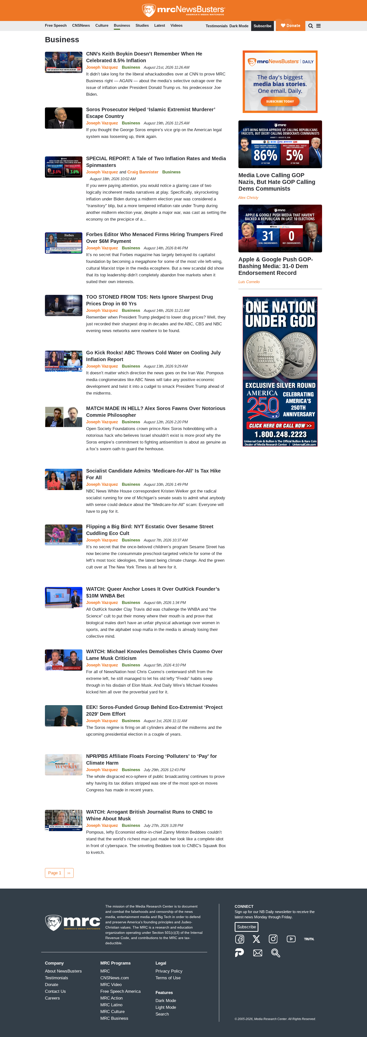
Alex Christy (248, 197)
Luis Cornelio (249, 282)
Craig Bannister (143, 172)
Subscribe (262, 26)
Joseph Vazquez (102, 67)
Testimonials (217, 26)
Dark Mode (238, 26)
